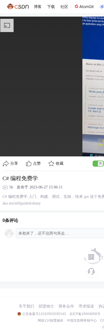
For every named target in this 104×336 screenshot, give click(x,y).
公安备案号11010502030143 (44, 314)
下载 (51, 6)
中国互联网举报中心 (82, 320)
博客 (38, 6)
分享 (14, 163)
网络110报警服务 (51, 320)
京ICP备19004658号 (84, 314)
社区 (64, 6)
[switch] (98, 163)
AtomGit (86, 6)
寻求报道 (86, 306)
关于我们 (26, 306)
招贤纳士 (46, 306)
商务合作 (66, 306)
